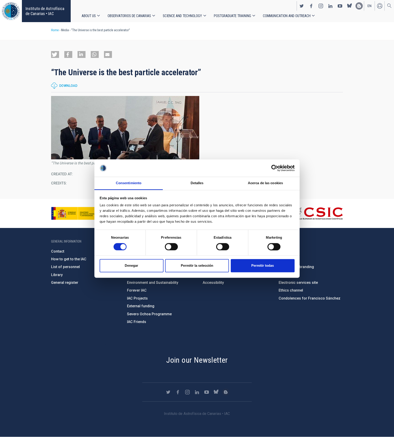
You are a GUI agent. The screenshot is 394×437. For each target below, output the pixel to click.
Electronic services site (298, 282)
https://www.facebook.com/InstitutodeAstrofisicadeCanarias (311, 6)
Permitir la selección (197, 266)
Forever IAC (137, 290)
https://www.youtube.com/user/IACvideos (340, 6)
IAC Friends (136, 322)
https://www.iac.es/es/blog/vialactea (359, 6)
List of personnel (65, 267)
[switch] (171, 246)
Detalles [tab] (197, 183)
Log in (379, 6)
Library (57, 275)
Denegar (131, 266)
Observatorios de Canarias (129, 16)
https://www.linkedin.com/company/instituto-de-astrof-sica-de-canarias (330, 6)
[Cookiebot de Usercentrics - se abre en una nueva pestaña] (275, 168)
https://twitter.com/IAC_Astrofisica (301, 6)
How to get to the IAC (68, 259)
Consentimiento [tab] (128, 183)
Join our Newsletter (197, 360)
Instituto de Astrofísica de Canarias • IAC (45, 11)
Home (55, 30)
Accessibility (213, 282)
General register (64, 282)
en (369, 6)
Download (68, 86)
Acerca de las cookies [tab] (265, 183)
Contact (57, 251)
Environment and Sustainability (152, 282)
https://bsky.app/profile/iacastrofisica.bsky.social (349, 6)
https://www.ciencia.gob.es (76, 213)
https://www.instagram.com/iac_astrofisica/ (321, 6)
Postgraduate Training (232, 16)
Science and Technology (182, 16)
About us (89, 16)
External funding (140, 306)
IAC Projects (137, 298)
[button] (55, 54)
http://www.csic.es (318, 213)
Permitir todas (262, 266)
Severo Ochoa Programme (149, 314)
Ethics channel (291, 290)
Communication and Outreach (287, 16)
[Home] (11, 11)
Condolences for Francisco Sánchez (309, 298)
